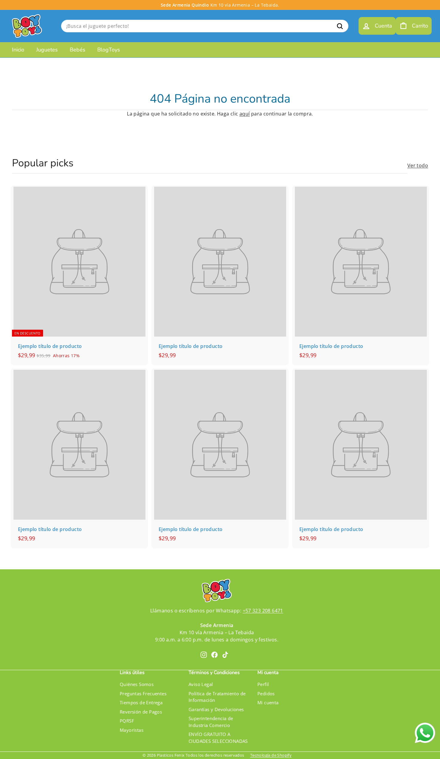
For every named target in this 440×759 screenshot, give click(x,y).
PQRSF (127, 721)
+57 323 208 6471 (263, 610)
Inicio (18, 49)
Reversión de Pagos (141, 712)
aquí (244, 113)
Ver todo (417, 165)
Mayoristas (131, 730)
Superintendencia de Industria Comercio (211, 721)
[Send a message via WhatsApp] (425, 733)
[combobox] (204, 26)
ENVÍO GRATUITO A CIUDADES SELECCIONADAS (218, 737)
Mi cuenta (268, 702)
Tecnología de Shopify (271, 755)
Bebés (77, 49)
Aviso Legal (201, 684)
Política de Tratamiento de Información (217, 696)
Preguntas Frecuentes (143, 693)
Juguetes (47, 49)
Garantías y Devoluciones (216, 709)
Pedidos (266, 693)
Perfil (263, 684)
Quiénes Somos (137, 684)
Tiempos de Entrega (141, 702)
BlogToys (108, 49)
